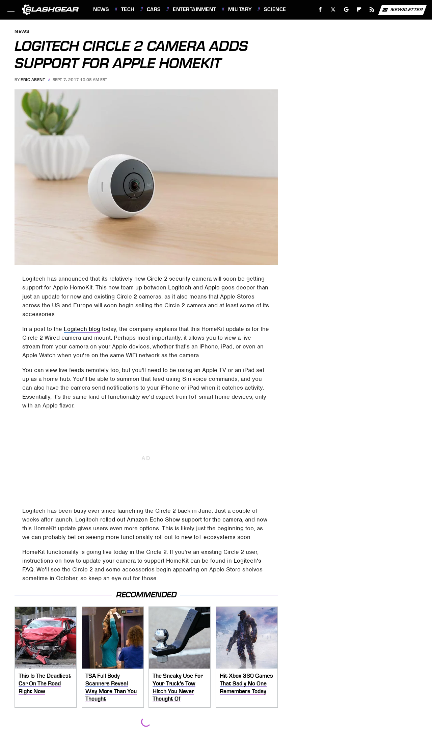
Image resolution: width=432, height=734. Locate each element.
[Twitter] (333, 9)
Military (240, 9)
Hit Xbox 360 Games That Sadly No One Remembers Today (246, 683)
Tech (128, 9)
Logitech (179, 287)
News (101, 9)
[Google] (346, 9)
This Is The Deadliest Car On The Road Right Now (45, 683)
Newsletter (407, 9)
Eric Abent (33, 79)
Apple (212, 287)
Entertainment (194, 9)
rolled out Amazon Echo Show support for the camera (171, 519)
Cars (154, 9)
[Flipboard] (359, 9)
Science (275, 9)
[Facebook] (320, 9)
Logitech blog (82, 329)
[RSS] (372, 9)
